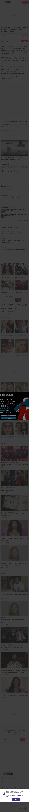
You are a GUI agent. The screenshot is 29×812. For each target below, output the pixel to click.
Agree (16, 799)
